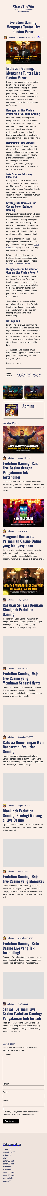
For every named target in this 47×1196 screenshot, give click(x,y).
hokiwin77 (7, 1181)
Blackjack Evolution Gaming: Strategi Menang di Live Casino (22, 815)
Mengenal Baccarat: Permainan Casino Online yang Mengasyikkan (22, 540)
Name (6, 1084)
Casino (18, 363)
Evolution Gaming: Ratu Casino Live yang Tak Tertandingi (21, 947)
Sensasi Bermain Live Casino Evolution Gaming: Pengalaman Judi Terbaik (22, 1013)
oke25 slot (7, 1167)
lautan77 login (9, 1172)
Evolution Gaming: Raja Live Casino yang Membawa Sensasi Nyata (21, 678)
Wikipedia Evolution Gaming (18, 264)
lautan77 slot (8, 1161)
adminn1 (12, 37)
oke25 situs (7, 1169)
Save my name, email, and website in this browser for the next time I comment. (21, 1113)
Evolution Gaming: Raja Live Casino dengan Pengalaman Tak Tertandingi (21, 470)
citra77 (6, 1158)
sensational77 (9, 1152)
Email (6, 1092)
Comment (7, 1054)
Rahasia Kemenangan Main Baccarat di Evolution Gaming (23, 746)
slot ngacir (7, 1149)
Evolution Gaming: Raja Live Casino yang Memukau (23, 879)
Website (6, 1101)
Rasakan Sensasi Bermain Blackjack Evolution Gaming (23, 609)
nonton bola (8, 1178)
